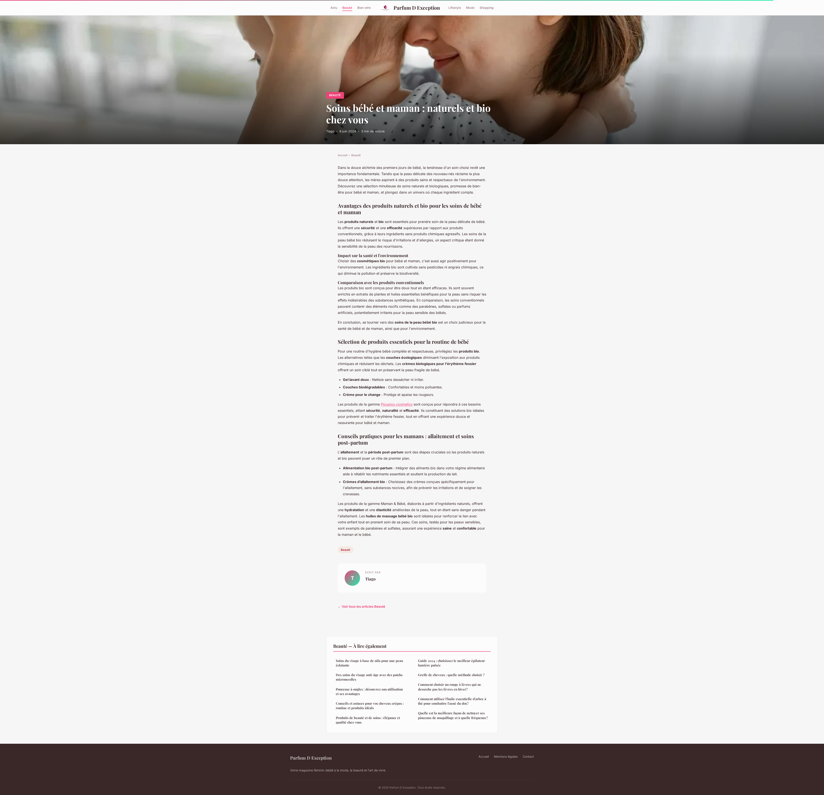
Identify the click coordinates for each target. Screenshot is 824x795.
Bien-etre (364, 7)
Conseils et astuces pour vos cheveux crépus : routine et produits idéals (370, 705)
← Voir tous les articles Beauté (361, 606)
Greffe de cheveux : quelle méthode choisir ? (451, 675)
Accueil (342, 155)
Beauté (347, 7)
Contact (528, 756)
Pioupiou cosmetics (396, 404)
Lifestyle (454, 7)
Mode (470, 7)
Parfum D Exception (417, 7)
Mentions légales (506, 756)
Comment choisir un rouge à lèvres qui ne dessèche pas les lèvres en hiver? (449, 686)
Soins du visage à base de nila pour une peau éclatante (369, 663)
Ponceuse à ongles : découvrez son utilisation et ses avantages (369, 691)
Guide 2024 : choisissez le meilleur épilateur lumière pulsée (451, 663)
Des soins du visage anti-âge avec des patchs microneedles (369, 677)
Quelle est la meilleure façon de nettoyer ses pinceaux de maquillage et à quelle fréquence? (453, 715)
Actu (333, 7)
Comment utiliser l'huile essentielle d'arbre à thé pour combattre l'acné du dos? (452, 701)
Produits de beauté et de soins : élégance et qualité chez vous (368, 720)
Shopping (487, 7)
